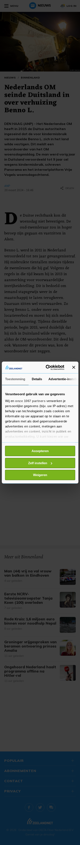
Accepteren (40, 451)
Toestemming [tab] (15, 379)
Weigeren (40, 475)
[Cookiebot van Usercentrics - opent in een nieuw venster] (47, 367)
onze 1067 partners (30, 401)
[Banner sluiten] (73, 367)
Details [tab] (37, 379)
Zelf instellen (37, 463)
